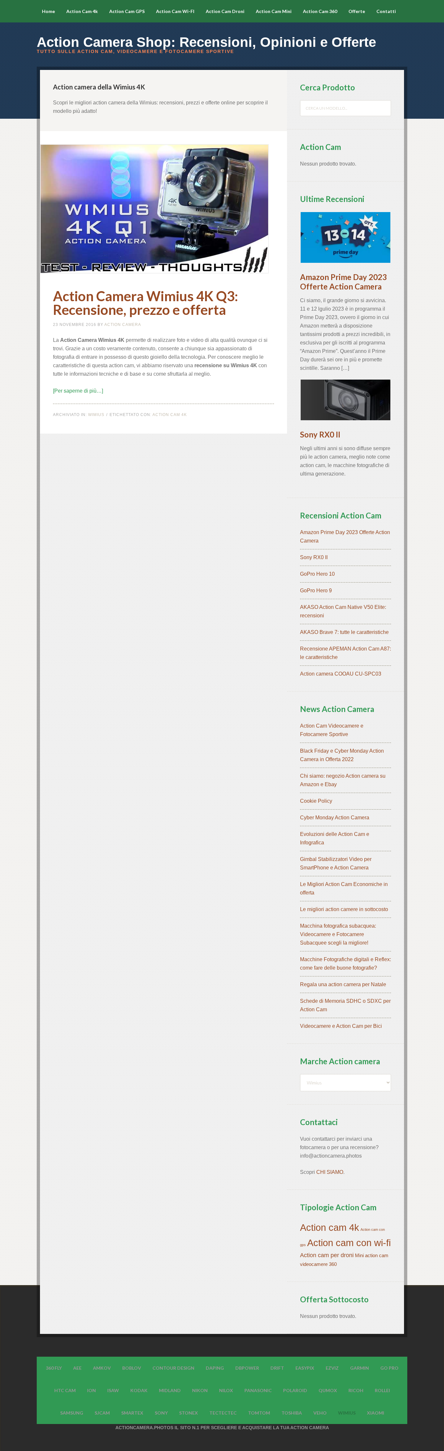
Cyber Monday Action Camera (334, 817)
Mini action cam (371, 1255)
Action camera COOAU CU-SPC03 (340, 674)
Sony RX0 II (320, 434)
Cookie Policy (316, 801)
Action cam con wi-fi (349, 1243)
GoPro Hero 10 (317, 574)
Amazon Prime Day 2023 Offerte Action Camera (343, 281)
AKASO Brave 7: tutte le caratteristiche (344, 632)
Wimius (96, 414)
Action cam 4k (169, 414)
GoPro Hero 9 (316, 590)
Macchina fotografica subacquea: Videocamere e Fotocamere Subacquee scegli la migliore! (338, 934)
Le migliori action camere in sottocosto (344, 909)
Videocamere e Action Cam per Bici (341, 1026)
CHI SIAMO (329, 1172)
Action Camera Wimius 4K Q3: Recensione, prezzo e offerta (145, 303)
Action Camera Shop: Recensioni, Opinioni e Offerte (206, 42)
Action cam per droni (327, 1255)
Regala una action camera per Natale (343, 984)
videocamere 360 (318, 1264)
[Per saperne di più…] (78, 391)
